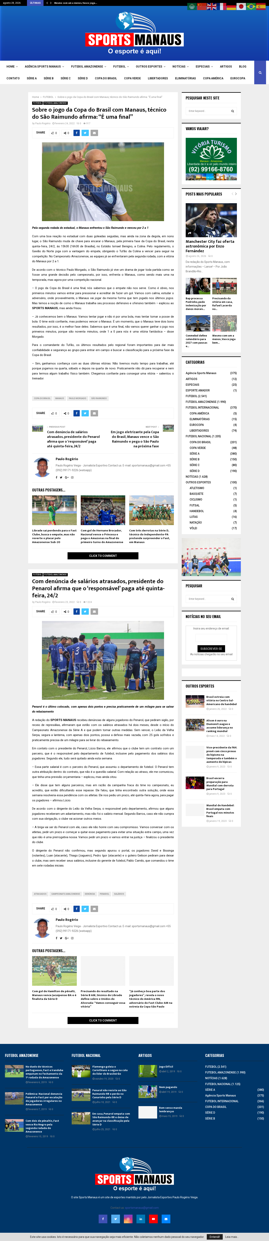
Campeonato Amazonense (65, 894)
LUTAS (194, 516)
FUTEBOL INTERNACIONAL (202, 407)
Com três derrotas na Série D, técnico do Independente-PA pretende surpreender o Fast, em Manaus (149, 536)
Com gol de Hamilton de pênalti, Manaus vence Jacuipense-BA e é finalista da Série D (54, 995)
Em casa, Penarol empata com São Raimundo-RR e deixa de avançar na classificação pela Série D (111, 1119)
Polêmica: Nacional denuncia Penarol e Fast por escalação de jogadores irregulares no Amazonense (44, 1099)
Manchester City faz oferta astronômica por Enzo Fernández (210, 246)
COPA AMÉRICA (213, 78)
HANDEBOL (197, 511)
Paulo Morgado (77, 398)
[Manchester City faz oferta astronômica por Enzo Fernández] (211, 220)
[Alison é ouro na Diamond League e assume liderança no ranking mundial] (195, 725)
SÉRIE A (32, 78)
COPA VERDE (132, 78)
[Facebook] (103, 1219)
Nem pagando (168, 1087)
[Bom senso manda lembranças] (147, 1112)
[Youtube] (153, 1219)
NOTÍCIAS (179, 66)
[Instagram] (128, 1219)
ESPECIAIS (203, 66)
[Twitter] (115, 1219)
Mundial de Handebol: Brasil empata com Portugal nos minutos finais (220, 810)
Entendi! (215, 1236)
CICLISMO (196, 499)
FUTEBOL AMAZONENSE (87, 66)
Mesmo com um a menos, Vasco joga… (75, 3)
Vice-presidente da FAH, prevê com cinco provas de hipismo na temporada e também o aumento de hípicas (221, 754)
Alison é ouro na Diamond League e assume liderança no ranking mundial (219, 726)
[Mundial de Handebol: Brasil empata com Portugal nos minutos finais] (195, 810)
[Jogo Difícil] (147, 1071)
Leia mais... (232, 1236)
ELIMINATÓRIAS (185, 78)
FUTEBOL (119, 66)
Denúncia (90, 894)
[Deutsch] (232, 6)
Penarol (104, 894)
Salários (119, 894)
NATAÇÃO (196, 522)
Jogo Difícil (166, 1066)
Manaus (59, 398)
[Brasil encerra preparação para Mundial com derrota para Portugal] (195, 783)
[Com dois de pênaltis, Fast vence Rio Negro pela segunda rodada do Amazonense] (14, 1125)
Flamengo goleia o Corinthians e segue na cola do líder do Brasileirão (110, 1070)
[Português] (251, 6)
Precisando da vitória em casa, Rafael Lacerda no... (222, 303)
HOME (10, 66)
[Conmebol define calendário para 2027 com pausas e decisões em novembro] (198, 323)
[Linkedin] (140, 1219)
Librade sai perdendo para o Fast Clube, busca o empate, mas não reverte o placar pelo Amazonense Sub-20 (54, 536)
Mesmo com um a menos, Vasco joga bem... (224, 339)
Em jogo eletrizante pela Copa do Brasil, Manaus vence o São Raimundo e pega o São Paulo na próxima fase (135, 439)
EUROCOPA (237, 78)
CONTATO (13, 78)
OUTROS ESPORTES (149, 66)
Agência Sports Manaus (201, 373)
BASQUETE (196, 493)
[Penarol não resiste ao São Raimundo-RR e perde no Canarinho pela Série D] (81, 1095)
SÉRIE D (83, 78)
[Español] (261, 6)
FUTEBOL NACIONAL (198, 436)
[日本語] (241, 6)
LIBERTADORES (158, 78)
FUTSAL (194, 505)
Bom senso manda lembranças (170, 1110)
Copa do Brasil (42, 398)
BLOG (242, 66)
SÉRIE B (49, 78)
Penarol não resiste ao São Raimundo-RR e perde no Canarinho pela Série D (109, 1094)
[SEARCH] (232, 111)
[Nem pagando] (147, 1091)
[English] (212, 6)
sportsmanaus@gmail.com (142, 1207)
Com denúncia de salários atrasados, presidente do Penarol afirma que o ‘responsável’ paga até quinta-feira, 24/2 (73, 439)
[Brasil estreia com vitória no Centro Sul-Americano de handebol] (195, 701)
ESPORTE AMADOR (198, 390)
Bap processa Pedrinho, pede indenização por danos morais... (196, 303)
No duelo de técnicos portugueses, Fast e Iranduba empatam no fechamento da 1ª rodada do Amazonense (44, 1072)
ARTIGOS (226, 66)
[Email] (166, 1219)
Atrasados (40, 894)
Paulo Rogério (42, 123)
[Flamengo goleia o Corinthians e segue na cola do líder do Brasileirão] (81, 1071)
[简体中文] (202, 6)
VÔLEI (193, 528)
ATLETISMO (197, 488)
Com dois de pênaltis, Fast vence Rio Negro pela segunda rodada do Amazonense (42, 1126)
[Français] (222, 6)
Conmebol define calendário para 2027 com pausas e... (196, 340)
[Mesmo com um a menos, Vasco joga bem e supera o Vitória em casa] (224, 323)
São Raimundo (99, 398)
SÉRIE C (66, 78)
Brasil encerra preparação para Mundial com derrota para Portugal (220, 783)
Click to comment (103, 555)
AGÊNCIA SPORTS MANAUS (43, 66)
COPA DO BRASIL (106, 78)
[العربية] (192, 6)
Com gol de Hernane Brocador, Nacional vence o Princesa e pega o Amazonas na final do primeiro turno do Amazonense (102, 536)
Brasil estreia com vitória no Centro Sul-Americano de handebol (221, 700)
